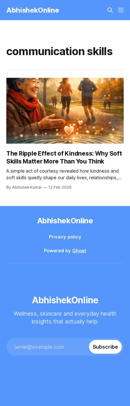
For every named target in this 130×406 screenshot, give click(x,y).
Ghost (79, 251)
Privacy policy (65, 237)
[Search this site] (110, 10)
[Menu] (121, 10)
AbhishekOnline (32, 10)
